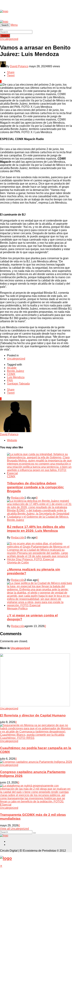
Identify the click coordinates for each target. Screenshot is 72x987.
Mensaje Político (17, 608)
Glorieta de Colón (18, 562)
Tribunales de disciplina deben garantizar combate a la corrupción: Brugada (35, 487)
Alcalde (11, 367)
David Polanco (19, 66)
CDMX (11, 374)
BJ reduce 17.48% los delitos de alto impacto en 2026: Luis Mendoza (36, 529)
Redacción (17, 497)
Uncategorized (9, 39)
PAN (10, 380)
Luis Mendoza (15, 377)
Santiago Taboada (18, 383)
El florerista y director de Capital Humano (33, 715)
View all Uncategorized (14, 828)
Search (5, 35)
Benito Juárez (15, 370)
